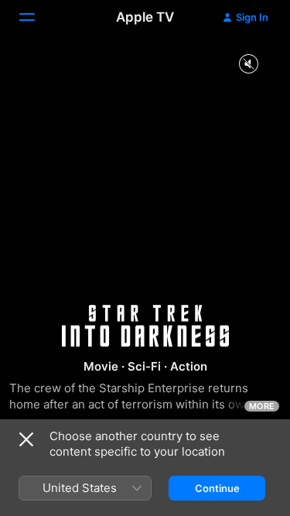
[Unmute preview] (248, 65)
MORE (262, 406)
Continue (217, 488)
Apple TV (145, 17)
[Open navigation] (36, 17)
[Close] (26, 439)
